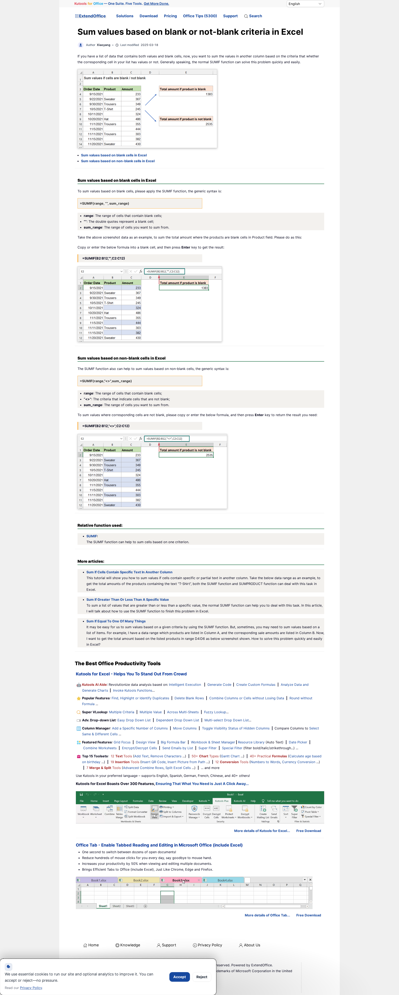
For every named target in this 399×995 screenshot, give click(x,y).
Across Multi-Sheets (183, 712)
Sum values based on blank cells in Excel (114, 155)
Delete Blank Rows (189, 698)
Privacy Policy (210, 945)
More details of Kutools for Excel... (262, 831)
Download (149, 16)
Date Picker (298, 742)
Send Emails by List (177, 748)
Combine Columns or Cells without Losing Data (246, 698)
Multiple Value (151, 712)
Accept (179, 977)
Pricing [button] (170, 16)
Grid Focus (122, 742)
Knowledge (130, 945)
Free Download (308, 831)
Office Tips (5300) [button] (200, 16)
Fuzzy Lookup (215, 712)
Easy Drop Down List (134, 720)
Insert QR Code (154, 762)
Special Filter (232, 748)
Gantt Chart (230, 756)
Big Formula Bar (173, 742)
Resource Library (251, 742)
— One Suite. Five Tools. (121, 3)
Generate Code (219, 684)
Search (255, 16)
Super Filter (207, 748)
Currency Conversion (298, 762)
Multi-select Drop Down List (226, 720)
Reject (201, 977)
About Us (252, 945)
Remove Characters (165, 756)
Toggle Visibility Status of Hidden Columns (236, 728)
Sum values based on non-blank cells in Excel (118, 161)
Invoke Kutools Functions (132, 690)
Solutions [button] (124, 16)
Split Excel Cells (178, 768)
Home (93, 945)
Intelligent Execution (185, 684)
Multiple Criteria (121, 712)
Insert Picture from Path (186, 762)
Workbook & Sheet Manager (213, 742)
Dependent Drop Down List (177, 720)
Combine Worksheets (100, 748)
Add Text (141, 756)
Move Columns (185, 728)
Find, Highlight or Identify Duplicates (140, 698)
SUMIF (91, 536)
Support (230, 16)
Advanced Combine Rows (143, 768)
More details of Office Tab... (267, 915)
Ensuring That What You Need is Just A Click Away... (202, 783)
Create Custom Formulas (255, 684)
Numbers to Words (265, 762)
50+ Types (205, 756)
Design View (145, 742)
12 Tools (121, 756)
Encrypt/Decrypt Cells (139, 748)
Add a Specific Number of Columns (140, 728)
